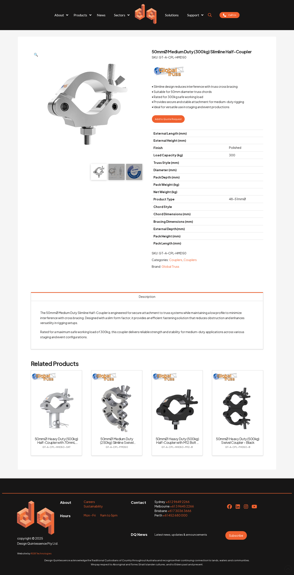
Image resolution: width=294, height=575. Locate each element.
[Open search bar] (210, 15)
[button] (36, 54)
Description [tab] (147, 296)
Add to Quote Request (168, 118)
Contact (138, 502)
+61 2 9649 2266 (178, 502)
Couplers (175, 260)
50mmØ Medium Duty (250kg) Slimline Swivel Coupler (116, 442)
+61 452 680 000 (175, 515)
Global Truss (170, 266)
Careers (89, 502)
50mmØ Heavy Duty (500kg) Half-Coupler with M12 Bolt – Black (177, 442)
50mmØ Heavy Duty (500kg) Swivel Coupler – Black (237, 441)
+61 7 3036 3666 (179, 511)
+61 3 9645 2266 (182, 506)
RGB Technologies (41, 553)
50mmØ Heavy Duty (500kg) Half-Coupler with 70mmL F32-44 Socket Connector (56, 442)
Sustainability (93, 506)
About (65, 502)
